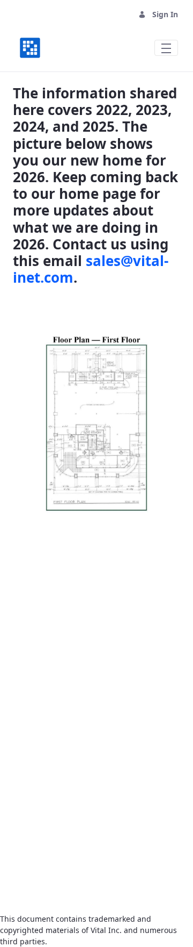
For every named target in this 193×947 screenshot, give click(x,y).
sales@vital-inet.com (90, 269)
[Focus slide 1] (77, 532)
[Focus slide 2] (96, 532)
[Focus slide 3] (116, 532)
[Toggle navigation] (166, 48)
